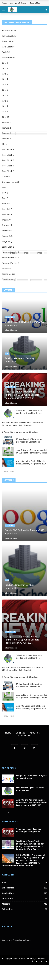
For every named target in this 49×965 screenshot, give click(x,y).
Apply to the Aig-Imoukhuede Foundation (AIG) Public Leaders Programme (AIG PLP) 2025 (31, 802)
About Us (35, 732)
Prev (6, 471)
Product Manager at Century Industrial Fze (30, 789)
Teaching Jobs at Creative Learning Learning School (28, 830)
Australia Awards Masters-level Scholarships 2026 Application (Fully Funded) (22, 424)
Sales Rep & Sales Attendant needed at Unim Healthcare (29, 412)
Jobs (7, 354)
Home (8, 732)
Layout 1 (8, 290)
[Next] (9, 812)
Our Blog (20, 732)
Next (12, 471)
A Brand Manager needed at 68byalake (20, 432)
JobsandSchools (11, 330)
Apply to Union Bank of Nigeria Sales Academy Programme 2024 (31, 463)
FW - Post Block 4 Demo (17, 22)
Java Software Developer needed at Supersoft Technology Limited (31, 452)
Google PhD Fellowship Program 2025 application (31, 777)
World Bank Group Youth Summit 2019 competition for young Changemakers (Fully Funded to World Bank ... (30, 845)
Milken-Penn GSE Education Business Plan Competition (29, 441)
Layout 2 (9, 480)
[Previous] (4, 812)
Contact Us (24, 735)
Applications (10, 387)
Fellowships (9, 317)
